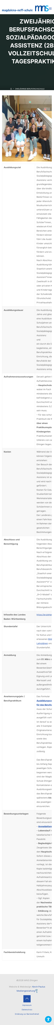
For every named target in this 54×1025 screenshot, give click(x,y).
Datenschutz (27, 1010)
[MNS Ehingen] (25, 8)
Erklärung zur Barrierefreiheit (27, 1014)
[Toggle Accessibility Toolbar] (48, 1019)
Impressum (27, 1005)
